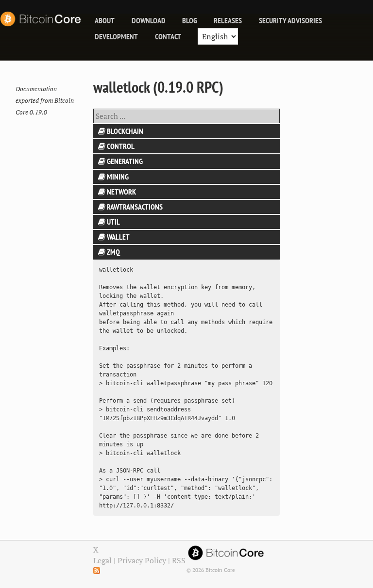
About (105, 20)
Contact (168, 36)
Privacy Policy (142, 560)
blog (189, 20)
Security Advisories (290, 20)
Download (149, 20)
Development (116, 36)
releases (228, 20)
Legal (102, 560)
